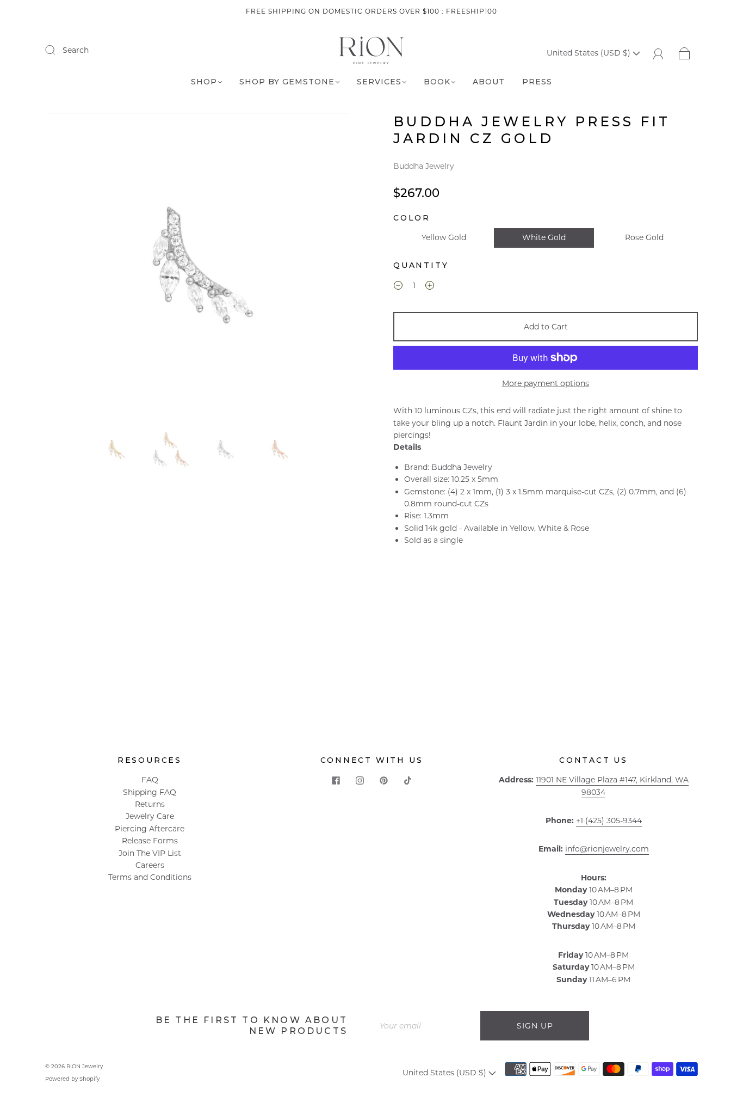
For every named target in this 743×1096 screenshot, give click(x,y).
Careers (149, 865)
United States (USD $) (590, 53)
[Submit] (57, 50)
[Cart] (684, 52)
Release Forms (150, 841)
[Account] (658, 52)
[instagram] (359, 780)
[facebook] (336, 780)
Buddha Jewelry (423, 166)
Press (537, 82)
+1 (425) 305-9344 (609, 820)
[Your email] (425, 1025)
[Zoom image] (197, 266)
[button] (76, 266)
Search (76, 50)
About (489, 82)
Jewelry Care (150, 816)
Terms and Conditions (149, 877)
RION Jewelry (84, 1066)
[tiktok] (407, 780)
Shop (204, 82)
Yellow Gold (444, 237)
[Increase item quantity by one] (430, 287)
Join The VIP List (150, 853)
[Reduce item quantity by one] (398, 287)
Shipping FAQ (149, 792)
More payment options (545, 383)
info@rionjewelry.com (607, 849)
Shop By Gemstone (287, 82)
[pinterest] (383, 780)
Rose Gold (644, 237)
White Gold (544, 237)
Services (379, 82)
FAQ (149, 780)
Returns (150, 804)
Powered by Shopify (72, 1078)
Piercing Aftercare (149, 829)
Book (437, 82)
